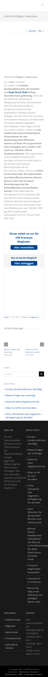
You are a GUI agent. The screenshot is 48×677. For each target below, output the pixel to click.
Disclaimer (34, 672)
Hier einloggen (24, 263)
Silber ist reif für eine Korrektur (21, 407)
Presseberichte (13, 638)
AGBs (20, 674)
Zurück (32, 30)
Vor (40, 30)
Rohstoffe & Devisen (12, 646)
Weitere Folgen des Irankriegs (12, 350)
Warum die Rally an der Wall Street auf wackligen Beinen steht (35, 595)
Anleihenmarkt (13, 619)
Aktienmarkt (12, 632)
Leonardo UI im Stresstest (34, 580)
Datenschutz (24, 672)
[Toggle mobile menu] (42, 4)
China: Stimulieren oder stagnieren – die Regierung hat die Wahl (34, 494)
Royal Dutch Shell (18, 92)
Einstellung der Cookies (33, 674)
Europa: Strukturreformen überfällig (24, 389)
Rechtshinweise (11, 674)
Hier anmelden (24, 247)
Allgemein (34, 317)
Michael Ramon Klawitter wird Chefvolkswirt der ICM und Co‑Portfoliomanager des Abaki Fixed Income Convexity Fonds (35, 544)
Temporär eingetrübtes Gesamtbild (34, 569)
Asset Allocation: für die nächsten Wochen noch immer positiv (35, 515)
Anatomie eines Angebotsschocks (32, 350)
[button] (6, 344)
